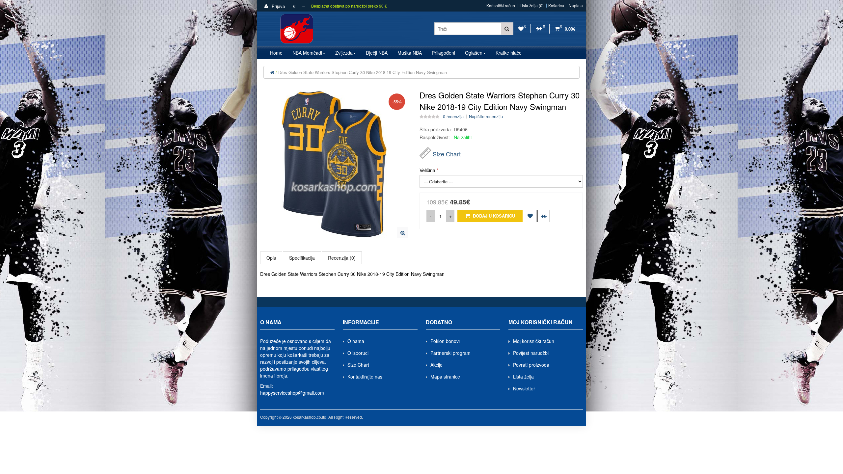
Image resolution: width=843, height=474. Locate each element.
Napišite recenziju (486, 116)
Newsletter (524, 388)
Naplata (576, 6)
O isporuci (357, 353)
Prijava (277, 6)
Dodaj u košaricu (493, 216)
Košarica (556, 6)
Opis (271, 257)
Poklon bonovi (445, 341)
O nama (355, 341)
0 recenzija (453, 116)
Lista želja (523, 376)
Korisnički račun (500, 6)
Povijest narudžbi (531, 353)
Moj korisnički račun (533, 341)
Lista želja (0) (532, 6)
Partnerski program (450, 353)
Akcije (436, 364)
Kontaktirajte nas (364, 376)
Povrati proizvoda (531, 364)
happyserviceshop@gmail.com (292, 392)
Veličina (427, 170)
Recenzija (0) (342, 257)
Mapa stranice (445, 376)
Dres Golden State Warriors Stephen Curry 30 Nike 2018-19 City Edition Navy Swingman (362, 72)
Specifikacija (302, 257)
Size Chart (447, 153)
